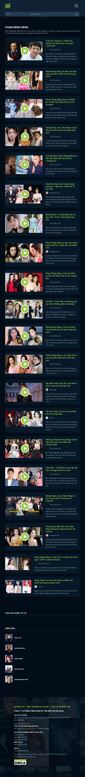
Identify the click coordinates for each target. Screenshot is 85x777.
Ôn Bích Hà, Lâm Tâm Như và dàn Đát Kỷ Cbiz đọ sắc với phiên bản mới (61, 130)
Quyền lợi (19, 706)
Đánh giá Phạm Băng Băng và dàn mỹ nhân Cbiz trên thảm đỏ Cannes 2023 (61, 442)
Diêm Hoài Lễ (19, 669)
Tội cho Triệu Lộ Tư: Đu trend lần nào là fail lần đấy (61, 412)
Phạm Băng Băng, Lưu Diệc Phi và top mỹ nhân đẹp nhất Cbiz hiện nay (61, 357)
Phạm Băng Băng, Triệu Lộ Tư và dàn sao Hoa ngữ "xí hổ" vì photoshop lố (55, 558)
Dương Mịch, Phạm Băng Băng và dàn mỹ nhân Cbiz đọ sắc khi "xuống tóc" (61, 158)
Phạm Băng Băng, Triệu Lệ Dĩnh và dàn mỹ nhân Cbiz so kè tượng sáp (61, 276)
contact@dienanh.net (21, 751)
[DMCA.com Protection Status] (20, 762)
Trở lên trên (68, 775)
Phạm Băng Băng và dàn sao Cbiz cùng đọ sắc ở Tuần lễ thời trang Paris (61, 74)
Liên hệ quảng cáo (60, 706)
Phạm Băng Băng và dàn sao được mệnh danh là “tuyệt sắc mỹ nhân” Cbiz (62, 245)
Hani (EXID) (19, 659)
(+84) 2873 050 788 (20, 740)
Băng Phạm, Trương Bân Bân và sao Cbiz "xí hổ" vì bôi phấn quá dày (60, 217)
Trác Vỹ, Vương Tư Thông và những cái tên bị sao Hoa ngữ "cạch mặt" (59, 43)
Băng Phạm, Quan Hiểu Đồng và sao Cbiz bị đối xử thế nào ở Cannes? (60, 498)
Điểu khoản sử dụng (37, 706)
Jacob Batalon (20, 648)
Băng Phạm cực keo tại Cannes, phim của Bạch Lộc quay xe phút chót (53, 581)
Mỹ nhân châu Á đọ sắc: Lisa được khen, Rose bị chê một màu (61, 384)
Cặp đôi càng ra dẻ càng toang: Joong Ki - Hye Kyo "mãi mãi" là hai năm (60, 186)
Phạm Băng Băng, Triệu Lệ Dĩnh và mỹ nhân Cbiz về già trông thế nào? (61, 329)
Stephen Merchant (21, 679)
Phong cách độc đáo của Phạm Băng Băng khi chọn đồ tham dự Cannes (61, 529)
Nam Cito (18, 638)
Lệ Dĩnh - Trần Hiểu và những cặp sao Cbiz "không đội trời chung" (61, 302)
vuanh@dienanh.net (20, 737)
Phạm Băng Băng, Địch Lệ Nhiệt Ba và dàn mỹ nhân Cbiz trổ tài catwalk (60, 102)
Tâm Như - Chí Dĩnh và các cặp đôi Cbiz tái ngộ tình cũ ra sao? (61, 468)
